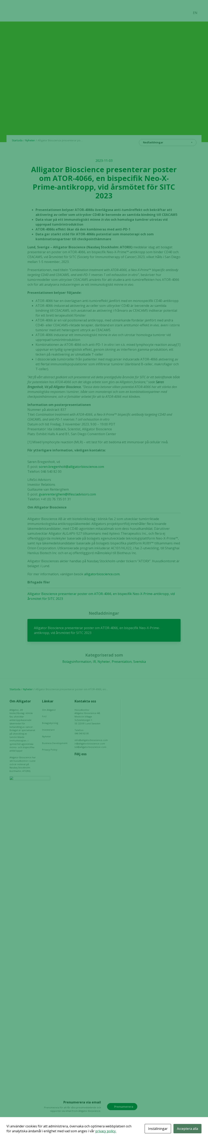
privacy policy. (105, 1131)
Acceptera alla (187, 1128)
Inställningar (158, 1128)
